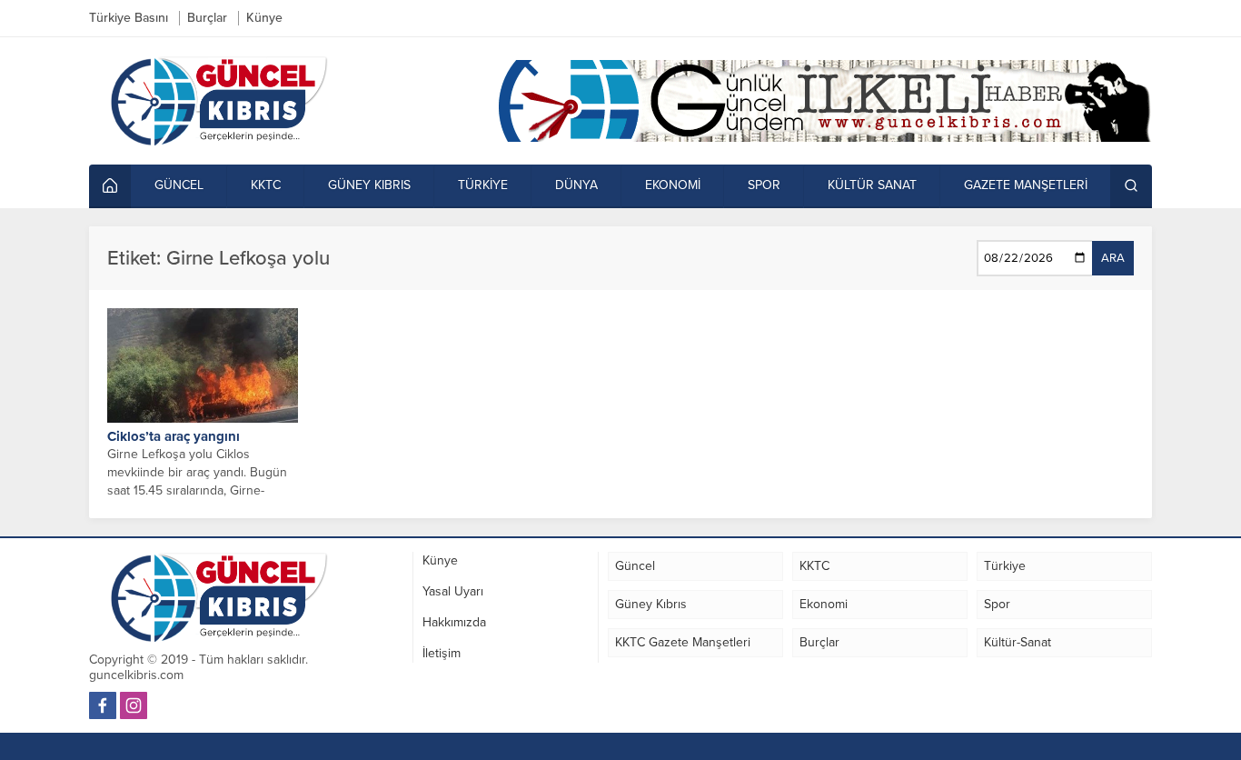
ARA (1113, 258)
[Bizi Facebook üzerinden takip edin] (102, 705)
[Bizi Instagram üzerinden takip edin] (133, 705)
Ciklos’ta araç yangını (173, 436)
